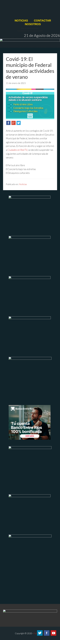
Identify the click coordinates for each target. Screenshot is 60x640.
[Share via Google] (13, 124)
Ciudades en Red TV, (17, 149)
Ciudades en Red (30, 11)
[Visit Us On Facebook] (46, 635)
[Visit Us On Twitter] (39, 635)
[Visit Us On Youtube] (53, 635)
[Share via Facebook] (8, 124)
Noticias (23, 184)
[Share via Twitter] (18, 124)
